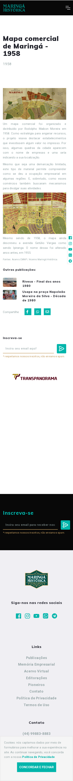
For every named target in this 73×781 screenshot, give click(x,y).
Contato (36, 691)
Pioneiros (36, 685)
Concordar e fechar (36, 767)
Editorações (36, 678)
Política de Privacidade (37, 698)
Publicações (36, 658)
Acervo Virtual (36, 671)
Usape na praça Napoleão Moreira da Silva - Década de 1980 (44, 296)
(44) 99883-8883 (37, 734)
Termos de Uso (36, 705)
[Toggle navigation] (68, 8)
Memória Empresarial (36, 664)
